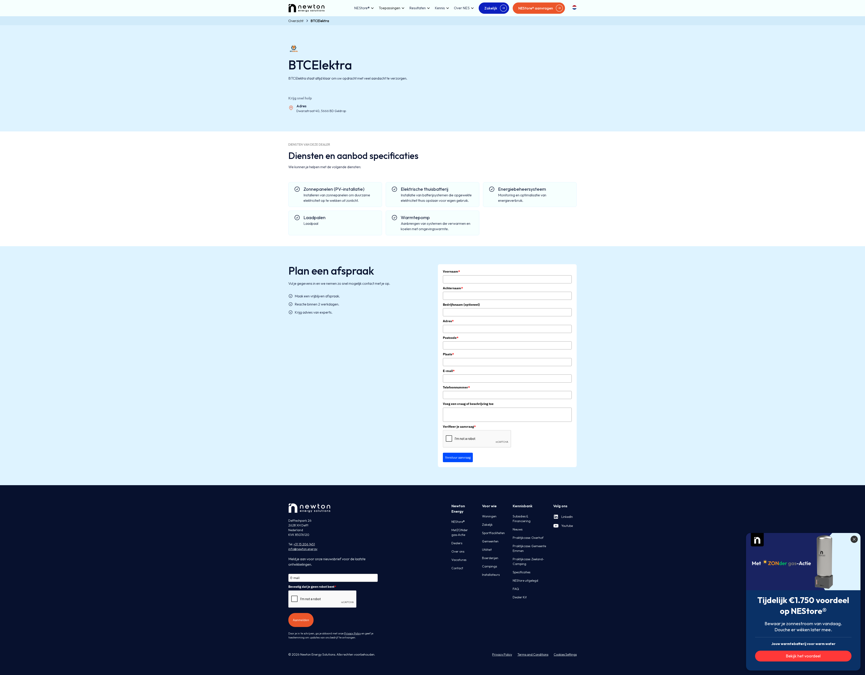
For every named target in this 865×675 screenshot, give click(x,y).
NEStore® (362, 8)
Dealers (456, 543)
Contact (457, 568)
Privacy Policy (502, 654)
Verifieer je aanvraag (459, 427)
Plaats (448, 354)
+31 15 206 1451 (304, 544)
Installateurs (491, 575)
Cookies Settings (565, 654)
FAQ (516, 589)
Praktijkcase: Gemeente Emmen (529, 548)
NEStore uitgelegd (525, 581)
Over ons (457, 551)
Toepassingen (389, 8)
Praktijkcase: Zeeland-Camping (528, 561)
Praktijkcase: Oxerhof (528, 538)
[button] (363, 8)
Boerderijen (490, 558)
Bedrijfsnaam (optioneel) (461, 305)
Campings (489, 566)
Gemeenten (490, 541)
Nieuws (517, 529)
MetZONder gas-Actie (459, 532)
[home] (306, 8)
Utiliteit (487, 550)
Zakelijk (487, 525)
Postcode (450, 338)
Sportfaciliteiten (493, 533)
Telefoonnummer (456, 387)
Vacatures (458, 560)
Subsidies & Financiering (521, 518)
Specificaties (521, 572)
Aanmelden (301, 620)
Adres (448, 321)
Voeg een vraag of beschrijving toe (468, 404)
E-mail (449, 371)
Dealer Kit (520, 597)
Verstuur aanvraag (458, 457)
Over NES (462, 8)
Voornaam (451, 271)
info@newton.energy (302, 549)
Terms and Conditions (532, 654)
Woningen (489, 516)
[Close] (854, 539)
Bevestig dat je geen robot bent (312, 587)
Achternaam (453, 288)
